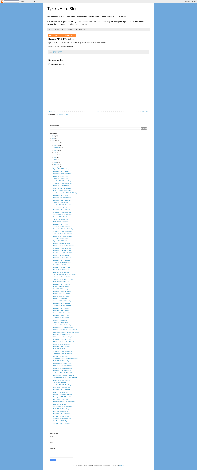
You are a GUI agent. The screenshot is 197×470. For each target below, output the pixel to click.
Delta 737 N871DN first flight (61, 349)
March (55, 162)
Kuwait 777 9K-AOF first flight (61, 380)
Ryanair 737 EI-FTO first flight (61, 303)
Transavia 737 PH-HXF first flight (62, 234)
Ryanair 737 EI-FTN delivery (61, 224)
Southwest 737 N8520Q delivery (62, 198)
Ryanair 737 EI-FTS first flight (61, 210)
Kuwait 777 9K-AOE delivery (61, 176)
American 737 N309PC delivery (62, 181)
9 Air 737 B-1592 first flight (60, 421)
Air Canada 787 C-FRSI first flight (62, 325)
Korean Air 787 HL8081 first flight (62, 236)
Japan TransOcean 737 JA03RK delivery (64, 274)
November (57, 143)
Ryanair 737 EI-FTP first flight (61, 284)
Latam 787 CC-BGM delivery (61, 186)
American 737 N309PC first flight (62, 339)
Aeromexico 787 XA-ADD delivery (62, 363)
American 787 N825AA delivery (62, 212)
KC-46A (57, 29)
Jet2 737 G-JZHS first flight (60, 392)
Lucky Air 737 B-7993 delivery (61, 293)
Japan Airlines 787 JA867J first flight (63, 279)
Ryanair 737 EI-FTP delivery (61, 171)
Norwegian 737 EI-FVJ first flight (62, 258)
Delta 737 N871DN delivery (61, 222)
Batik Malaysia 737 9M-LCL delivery (63, 246)
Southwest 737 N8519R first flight (62, 351)
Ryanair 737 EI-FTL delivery (61, 308)
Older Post (145, 111)
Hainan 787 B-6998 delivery (61, 286)
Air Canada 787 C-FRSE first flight (62, 373)
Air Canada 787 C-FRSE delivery (62, 214)
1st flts (63, 29)
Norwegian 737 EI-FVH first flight (62, 397)
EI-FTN (59, 52)
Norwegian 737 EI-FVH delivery (62, 291)
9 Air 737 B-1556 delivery (60, 298)
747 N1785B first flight (59, 382)
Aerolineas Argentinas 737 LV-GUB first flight (65, 193)
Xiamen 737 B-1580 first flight (61, 416)
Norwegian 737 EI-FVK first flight (62, 250)
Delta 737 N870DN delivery (61, 272)
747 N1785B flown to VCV (60, 219)
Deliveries (70, 29)
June (55, 155)
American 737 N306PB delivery (62, 248)
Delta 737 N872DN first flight (61, 282)
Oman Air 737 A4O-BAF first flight (62, 394)
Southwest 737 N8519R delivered (62, 231)
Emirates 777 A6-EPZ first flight (61, 313)
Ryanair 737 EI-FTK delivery (61, 310)
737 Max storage (80, 29)
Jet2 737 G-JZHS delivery (60, 202)
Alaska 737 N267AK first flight (61, 344)
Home (50, 29)
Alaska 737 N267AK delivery (61, 255)
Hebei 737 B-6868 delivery (60, 265)
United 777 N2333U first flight (61, 361)
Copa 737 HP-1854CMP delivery (62, 365)
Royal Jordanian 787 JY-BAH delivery (63, 253)
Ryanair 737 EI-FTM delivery (61, 241)
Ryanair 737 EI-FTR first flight (61, 260)
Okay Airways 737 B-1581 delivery (62, 277)
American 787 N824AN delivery (62, 385)
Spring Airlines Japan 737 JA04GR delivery (65, 358)
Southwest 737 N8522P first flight (62, 301)
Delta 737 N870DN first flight (61, 404)
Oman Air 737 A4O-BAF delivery (62, 243)
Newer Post (52, 111)
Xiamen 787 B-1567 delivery (61, 238)
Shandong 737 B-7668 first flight (62, 418)
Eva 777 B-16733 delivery (60, 289)
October (56, 145)
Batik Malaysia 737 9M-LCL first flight (63, 375)
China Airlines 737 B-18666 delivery (63, 327)
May (55, 157)
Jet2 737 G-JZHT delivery (60, 178)
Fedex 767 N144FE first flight (61, 315)
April (55, 159)
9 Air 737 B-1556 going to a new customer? (65, 329)
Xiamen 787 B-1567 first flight (61, 423)
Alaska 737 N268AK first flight (61, 226)
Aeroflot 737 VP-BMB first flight (61, 267)
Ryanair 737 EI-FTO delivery (61, 195)
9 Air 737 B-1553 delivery (60, 320)
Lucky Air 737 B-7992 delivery (61, 296)
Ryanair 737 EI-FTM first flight (61, 346)
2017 (53, 140)
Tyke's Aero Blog (62, 8)
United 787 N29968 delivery (61, 409)
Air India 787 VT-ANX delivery (61, 387)
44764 (54, 52)
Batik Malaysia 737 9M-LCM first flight (63, 341)
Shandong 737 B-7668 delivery (62, 262)
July (55, 152)
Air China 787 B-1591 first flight (62, 305)
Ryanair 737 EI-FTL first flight (61, 413)
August (56, 150)
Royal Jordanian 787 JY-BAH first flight (64, 401)
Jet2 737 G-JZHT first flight (60, 322)
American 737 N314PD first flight (62, 205)
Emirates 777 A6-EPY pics (60, 217)
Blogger (121, 465)
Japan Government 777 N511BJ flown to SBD (66, 332)
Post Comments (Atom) (62, 114)
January (56, 167)
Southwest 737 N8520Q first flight (62, 368)
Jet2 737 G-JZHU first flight (60, 207)
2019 (53, 136)
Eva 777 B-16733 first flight (60, 399)
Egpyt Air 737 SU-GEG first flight (62, 190)
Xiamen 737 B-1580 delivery (61, 317)
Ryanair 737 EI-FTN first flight (61, 389)
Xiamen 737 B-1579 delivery (61, 356)
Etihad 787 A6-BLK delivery (61, 270)
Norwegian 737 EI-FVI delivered (62, 200)
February (56, 164)
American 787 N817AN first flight (62, 353)
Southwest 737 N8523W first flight (62, 183)
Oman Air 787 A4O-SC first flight (62, 174)
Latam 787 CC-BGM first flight (61, 334)
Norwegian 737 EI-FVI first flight (62, 370)
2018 (53, 138)
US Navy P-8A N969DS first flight (62, 337)
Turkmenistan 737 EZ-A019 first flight (63, 229)
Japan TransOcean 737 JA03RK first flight (65, 377)
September (57, 147)
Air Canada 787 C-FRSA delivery (62, 406)
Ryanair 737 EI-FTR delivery (61, 169)
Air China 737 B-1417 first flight (62, 188)
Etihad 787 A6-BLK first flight (61, 411)
